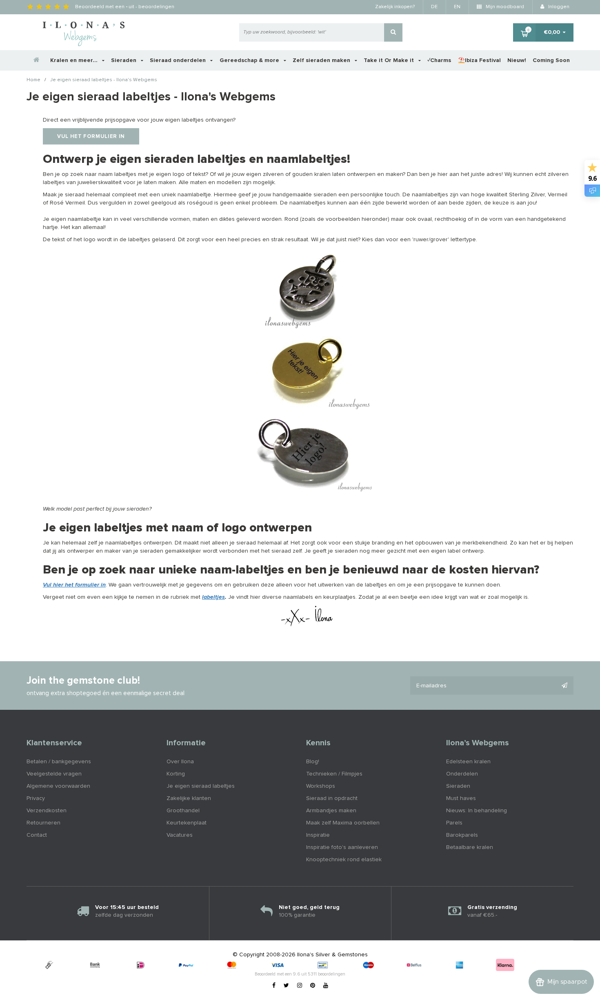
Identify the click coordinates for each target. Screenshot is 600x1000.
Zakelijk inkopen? (395, 6)
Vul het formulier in (91, 136)
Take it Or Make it (390, 60)
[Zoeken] (393, 32)
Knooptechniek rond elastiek (344, 859)
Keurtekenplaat (187, 823)
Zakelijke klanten (189, 798)
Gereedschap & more (250, 60)
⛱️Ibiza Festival (479, 60)
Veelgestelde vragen (54, 774)
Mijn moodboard (504, 6)
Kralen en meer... (74, 60)
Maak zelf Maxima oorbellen (343, 823)
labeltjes (213, 597)
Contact (37, 835)
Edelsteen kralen (468, 761)
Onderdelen (462, 774)
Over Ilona (180, 761)
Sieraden (124, 60)
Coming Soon (551, 60)
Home (33, 80)
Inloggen (558, 6)
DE (434, 6)
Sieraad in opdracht (332, 798)
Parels (454, 823)
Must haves (461, 798)
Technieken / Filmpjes (334, 774)
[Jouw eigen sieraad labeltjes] (308, 288)
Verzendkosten (47, 810)
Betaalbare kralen (469, 847)
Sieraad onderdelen (178, 60)
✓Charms (439, 60)
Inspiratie (318, 835)
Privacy (36, 798)
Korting (176, 774)
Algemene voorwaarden (58, 786)
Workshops (320, 786)
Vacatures (180, 835)
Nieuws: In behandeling (476, 810)
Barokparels (462, 835)
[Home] (37, 60)
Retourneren (43, 823)
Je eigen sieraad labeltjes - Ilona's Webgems (103, 80)
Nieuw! (516, 60)
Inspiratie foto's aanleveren (342, 847)
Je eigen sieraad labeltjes (201, 786)
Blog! (312, 761)
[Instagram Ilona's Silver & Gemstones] (299, 986)
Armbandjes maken (331, 810)
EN (457, 6)
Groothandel (183, 810)
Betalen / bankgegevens (59, 761)
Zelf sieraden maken (322, 60)
